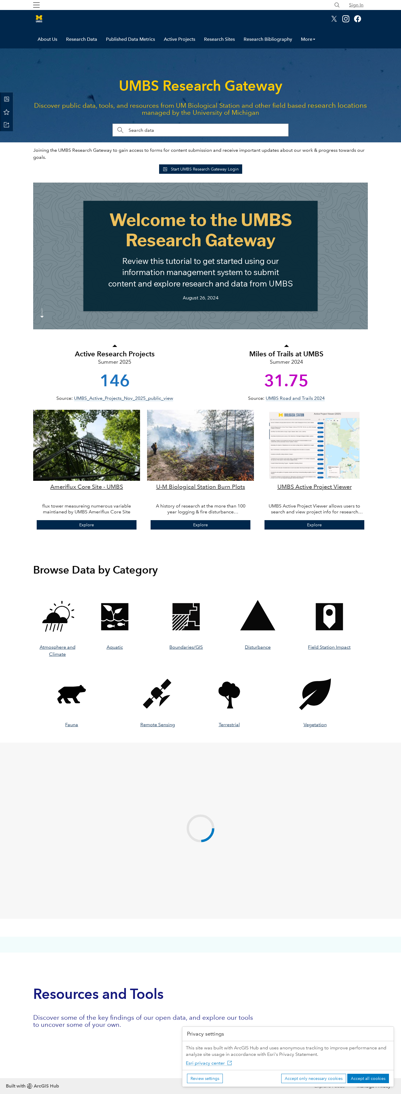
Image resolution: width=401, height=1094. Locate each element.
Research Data (81, 39)
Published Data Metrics (130, 39)
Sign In (356, 5)
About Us (47, 39)
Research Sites (219, 39)
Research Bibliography (268, 39)
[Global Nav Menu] (36, 5)
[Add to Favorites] (6, 111)
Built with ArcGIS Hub (32, 1086)
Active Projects (179, 39)
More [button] (306, 39)
